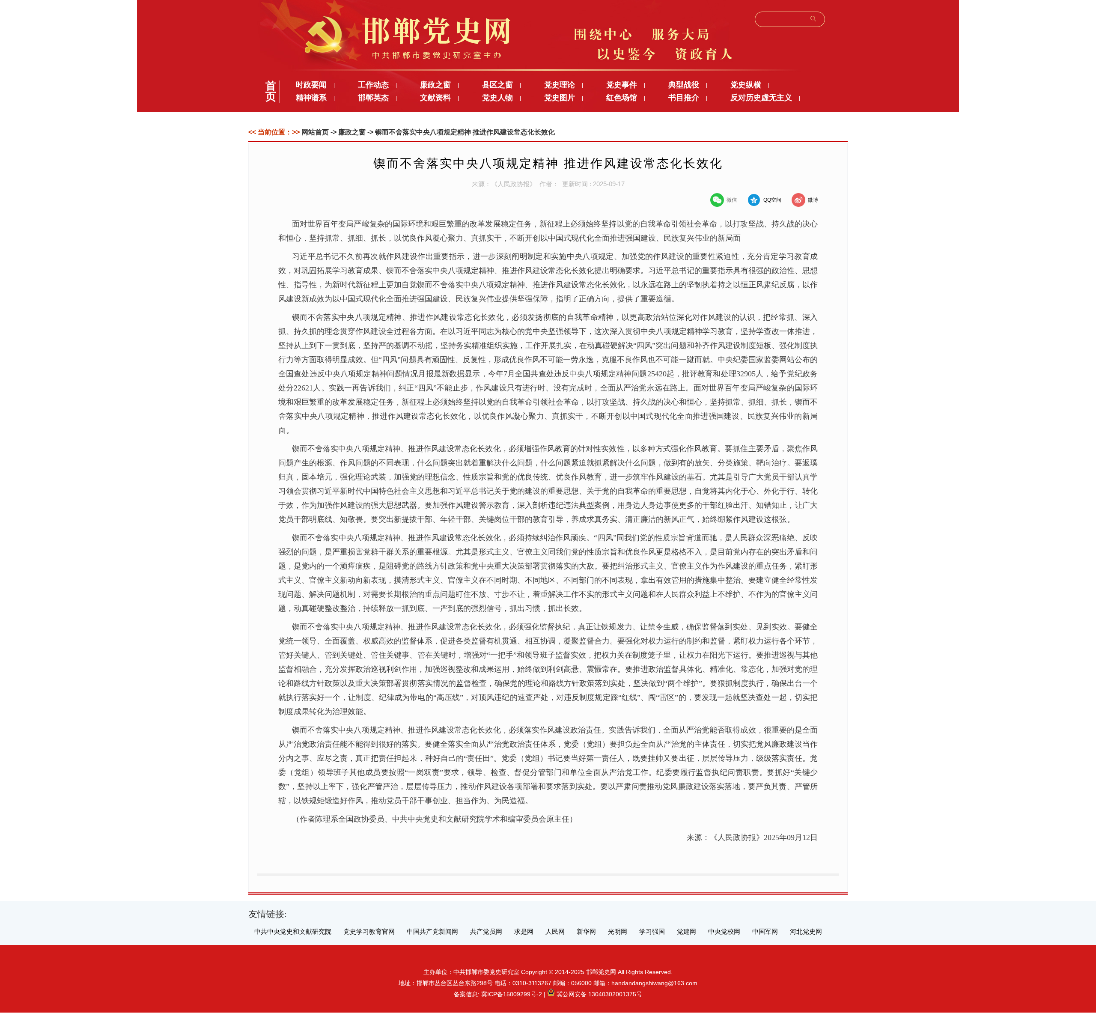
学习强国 (652, 931)
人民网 (555, 931)
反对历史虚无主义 (761, 97)
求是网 (523, 931)
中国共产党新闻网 (432, 931)
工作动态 (373, 84)
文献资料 (435, 97)
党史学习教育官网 (369, 931)
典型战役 (683, 84)
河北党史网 (806, 931)
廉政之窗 (435, 84)
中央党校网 (724, 931)
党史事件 (621, 84)
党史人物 (497, 97)
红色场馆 (621, 97)
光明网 (617, 931)
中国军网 (765, 931)
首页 (270, 91)
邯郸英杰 (373, 97)
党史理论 (559, 84)
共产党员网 (486, 931)
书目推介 (683, 97)
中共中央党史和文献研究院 (292, 931)
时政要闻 (311, 84)
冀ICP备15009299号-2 (512, 994)
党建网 (686, 931)
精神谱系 (311, 97)
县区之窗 (497, 84)
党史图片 (559, 97)
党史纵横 (745, 84)
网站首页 (315, 132)
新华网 (586, 931)
